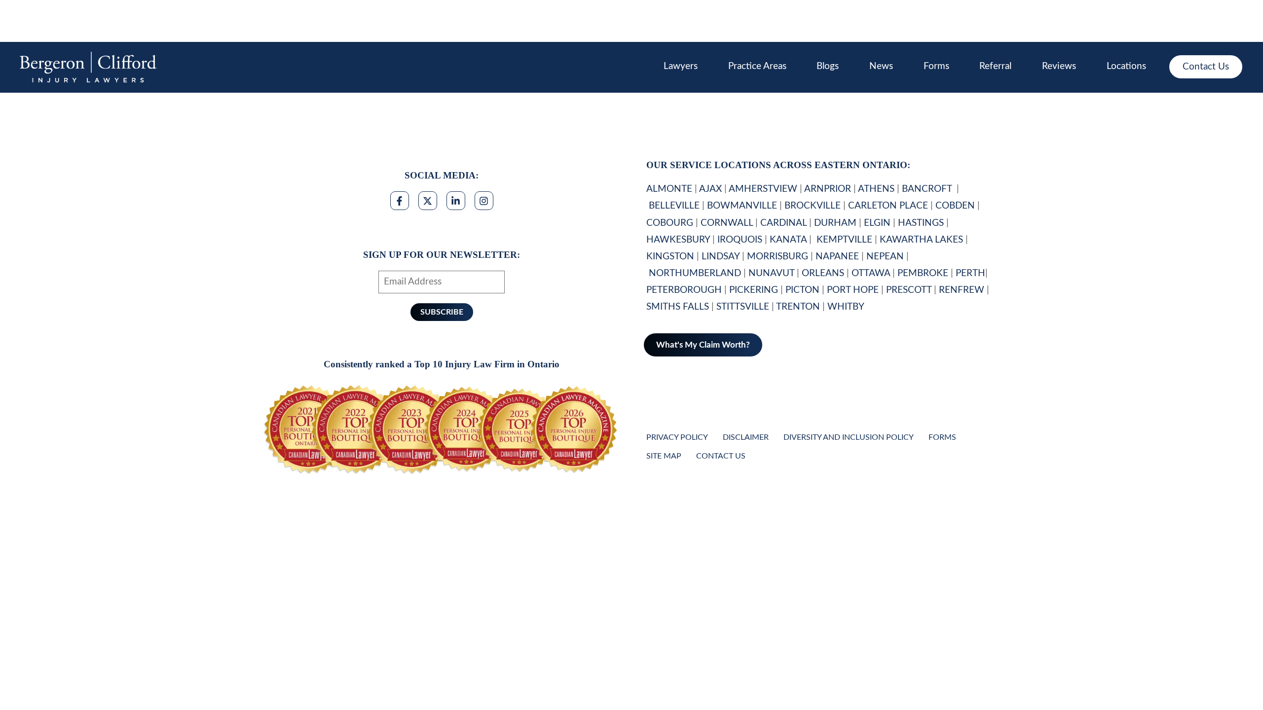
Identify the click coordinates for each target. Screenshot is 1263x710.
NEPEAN (885, 256)
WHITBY (846, 307)
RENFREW (961, 290)
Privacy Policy (677, 437)
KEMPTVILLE (844, 240)
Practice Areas (757, 66)
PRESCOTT (908, 290)
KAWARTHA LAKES (921, 240)
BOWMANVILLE (742, 206)
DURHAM (835, 223)
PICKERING (753, 290)
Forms (936, 66)
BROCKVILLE (812, 206)
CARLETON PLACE (888, 206)
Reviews (1059, 66)
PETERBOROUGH (684, 290)
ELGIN (877, 223)
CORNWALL (727, 223)
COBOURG (669, 223)
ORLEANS (823, 273)
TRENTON (798, 307)
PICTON (802, 290)
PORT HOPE (853, 290)
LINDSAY (721, 256)
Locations (1126, 66)
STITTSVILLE (742, 307)
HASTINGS (921, 223)
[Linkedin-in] (455, 200)
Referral (995, 66)
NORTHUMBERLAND (695, 273)
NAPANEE (837, 256)
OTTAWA (871, 273)
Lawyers (681, 66)
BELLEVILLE (674, 206)
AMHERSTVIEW (763, 189)
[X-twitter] (427, 200)
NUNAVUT (771, 273)
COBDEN (955, 206)
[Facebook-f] (399, 200)
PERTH (970, 273)
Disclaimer (746, 437)
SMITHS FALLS (677, 307)
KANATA (788, 240)
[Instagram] (484, 200)
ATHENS (876, 189)
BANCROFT (928, 189)
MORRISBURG (777, 256)
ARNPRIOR (827, 189)
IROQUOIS (739, 240)
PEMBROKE (922, 273)
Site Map (663, 456)
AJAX (710, 189)
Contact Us (1206, 66)
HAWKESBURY (678, 240)
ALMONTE (669, 189)
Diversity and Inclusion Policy (848, 437)
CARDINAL (783, 223)
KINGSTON (670, 256)
